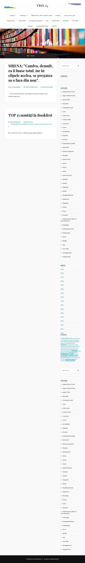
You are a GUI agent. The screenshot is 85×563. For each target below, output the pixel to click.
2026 (62, 269)
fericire (64, 343)
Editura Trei (67, 353)
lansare (66, 341)
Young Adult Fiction (76, 338)
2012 (62, 325)
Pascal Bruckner (72, 347)
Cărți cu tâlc (66, 115)
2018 (62, 301)
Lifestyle (54, 26)
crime (63, 359)
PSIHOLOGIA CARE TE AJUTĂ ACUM (41, 15)
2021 (62, 289)
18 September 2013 (32, 87)
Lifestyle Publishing (65, 357)
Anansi (62, 341)
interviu (77, 346)
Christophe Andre (70, 344)
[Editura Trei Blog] (42, 8)
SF (73, 341)
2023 (62, 281)
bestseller (70, 360)
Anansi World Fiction (42, 26)
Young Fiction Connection (66, 349)
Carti (64, 111)
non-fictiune (72, 357)
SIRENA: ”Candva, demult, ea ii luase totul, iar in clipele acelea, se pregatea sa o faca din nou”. (30, 73)
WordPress (37, 559)
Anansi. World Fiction (69, 95)
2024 (62, 277)
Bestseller (66, 21)
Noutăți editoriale (68, 195)
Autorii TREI (22, 21)
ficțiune (63, 344)
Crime (64, 127)
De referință (66, 131)
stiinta (62, 339)
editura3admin (15, 87)
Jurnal (64, 171)
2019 (62, 297)
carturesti (70, 341)
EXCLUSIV (66, 147)
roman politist (65, 338)
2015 (62, 313)
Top (47, 21)
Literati (65, 183)
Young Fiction (11, 21)
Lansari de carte (67, 175)
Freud (79, 351)
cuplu (62, 343)
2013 (62, 321)
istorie (76, 352)
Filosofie (65, 155)
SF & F (64, 237)
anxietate (76, 344)
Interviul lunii (66, 159)
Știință (65, 241)
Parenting (65, 203)
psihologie (63, 360)
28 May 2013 (29, 122)
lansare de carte (64, 346)
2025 (62, 273)
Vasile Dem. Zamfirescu (66, 351)
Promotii (65, 215)
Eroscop (65, 139)
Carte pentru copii (69, 15)
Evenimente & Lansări (35, 21)
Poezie (65, 207)
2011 (62, 329)
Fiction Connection (68, 151)
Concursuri (66, 123)
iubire (77, 347)
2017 (62, 305)
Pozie (64, 211)
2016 (62, 309)
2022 (62, 285)
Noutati (30, 26)
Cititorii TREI (55, 21)
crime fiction (63, 347)
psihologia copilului (71, 346)
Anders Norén (54, 559)
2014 (62, 317)
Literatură (65, 187)
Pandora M (66, 199)
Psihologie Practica (42, 124)
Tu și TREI (75, 21)
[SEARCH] (78, 65)
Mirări (64, 191)
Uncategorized (47, 87)
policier (67, 347)
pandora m (65, 339)
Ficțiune (12, 15)
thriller (71, 338)
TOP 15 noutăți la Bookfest (30, 115)
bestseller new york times (73, 339)
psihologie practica (70, 343)
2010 (62, 333)
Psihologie (23, 15)
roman (74, 350)
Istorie (64, 163)
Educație (58, 15)
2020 (62, 293)
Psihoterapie (66, 233)
